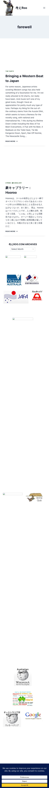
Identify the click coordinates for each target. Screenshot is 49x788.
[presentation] (24, 52)
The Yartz (9, 71)
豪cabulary (17, 183)
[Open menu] (44, 8)
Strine (8, 183)
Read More (11, 141)
